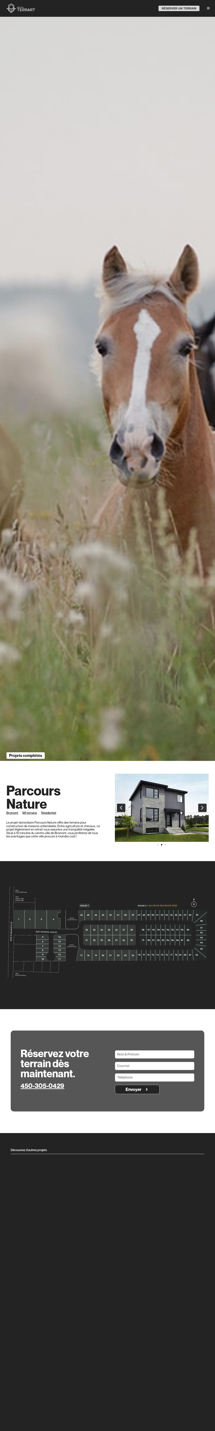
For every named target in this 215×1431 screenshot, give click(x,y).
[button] (121, 808)
